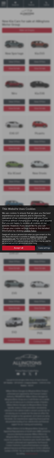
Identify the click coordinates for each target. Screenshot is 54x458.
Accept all (18, 248)
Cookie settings (44, 248)
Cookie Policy (30, 231)
